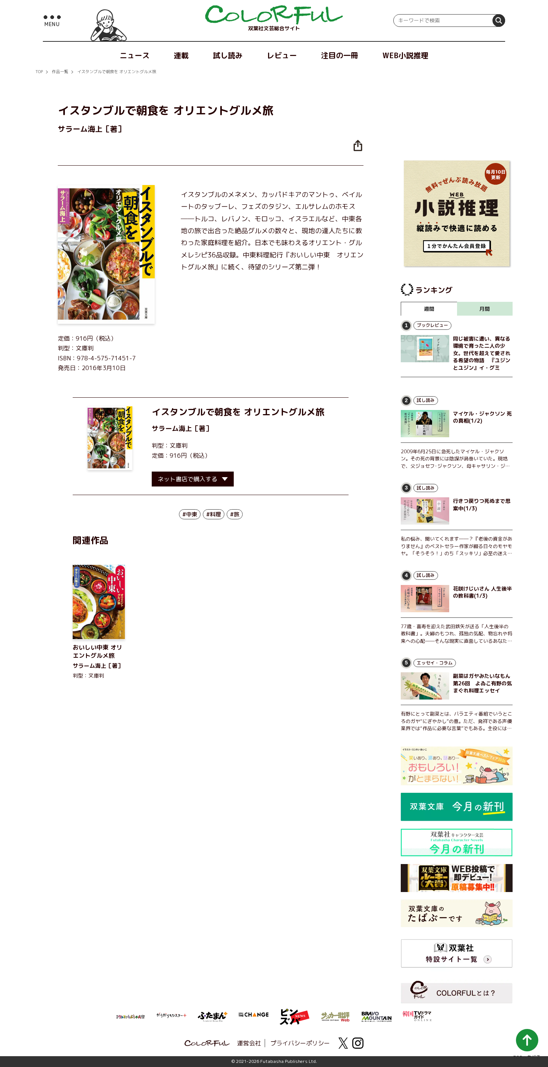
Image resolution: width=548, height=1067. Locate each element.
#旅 (234, 514)
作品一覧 (60, 72)
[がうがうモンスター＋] (171, 1017)
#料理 (213, 514)
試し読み (228, 55)
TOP (39, 72)
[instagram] (357, 1043)
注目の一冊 (339, 55)
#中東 (189, 514)
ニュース (134, 55)
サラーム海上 (172, 428)
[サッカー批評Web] (335, 1015)
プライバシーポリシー (300, 1043)
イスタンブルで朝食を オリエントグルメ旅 (116, 72)
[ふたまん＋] (212, 1016)
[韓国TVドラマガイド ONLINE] (417, 1015)
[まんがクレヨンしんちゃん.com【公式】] (130, 1016)
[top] (274, 15)
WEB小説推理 (405, 55)
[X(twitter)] (343, 1043)
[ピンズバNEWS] (294, 1013)
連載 (181, 55)
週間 (429, 308)
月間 (484, 308)
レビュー (282, 55)
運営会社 (249, 1043)
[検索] (498, 20)
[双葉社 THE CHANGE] (253, 1017)
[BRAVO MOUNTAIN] (376, 1016)
